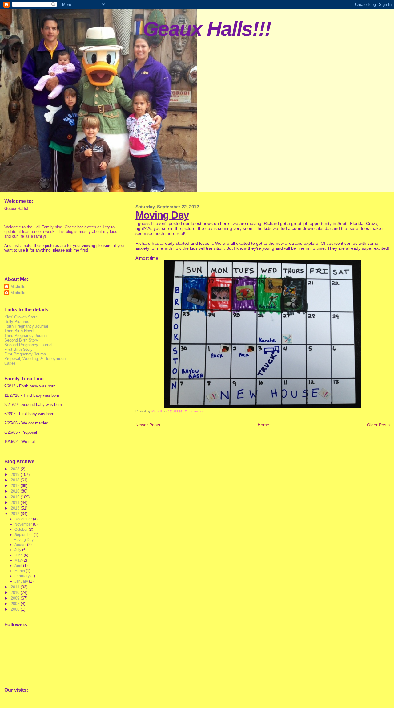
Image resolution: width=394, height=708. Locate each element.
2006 (16, 609)
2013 (16, 508)
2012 (16, 513)
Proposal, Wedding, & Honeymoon (35, 358)
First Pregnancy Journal (25, 354)
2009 (16, 598)
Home (263, 424)
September (24, 535)
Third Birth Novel (19, 331)
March (20, 571)
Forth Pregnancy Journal (26, 326)
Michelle (17, 286)
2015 (16, 497)
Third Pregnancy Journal (26, 335)
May (18, 560)
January (21, 581)
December (23, 519)
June (19, 555)
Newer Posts (147, 424)
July (18, 550)
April (18, 565)
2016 (16, 491)
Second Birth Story (21, 340)
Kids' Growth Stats (21, 317)
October (21, 529)
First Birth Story (18, 349)
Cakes (10, 363)
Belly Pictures (16, 321)
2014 (16, 502)
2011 (16, 587)
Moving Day (162, 215)
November (23, 524)
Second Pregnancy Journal (28, 344)
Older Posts (378, 424)
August (20, 544)
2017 (16, 485)
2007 (16, 603)
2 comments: (195, 411)
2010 (16, 592)
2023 (16, 469)
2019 (16, 474)
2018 (16, 480)
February (22, 576)
